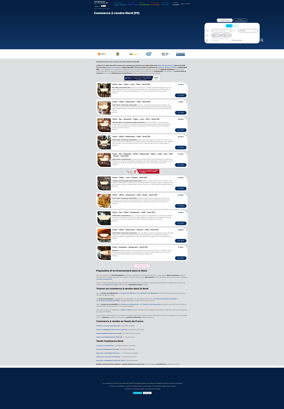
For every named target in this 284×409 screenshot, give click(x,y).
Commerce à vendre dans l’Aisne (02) (108, 326)
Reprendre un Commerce (166, 65)
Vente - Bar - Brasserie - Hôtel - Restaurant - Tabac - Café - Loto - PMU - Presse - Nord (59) (142, 155)
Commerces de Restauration (151, 304)
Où (233, 30)
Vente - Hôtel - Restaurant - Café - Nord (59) (131, 102)
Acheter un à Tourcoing (107, 349)
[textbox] (221, 31)
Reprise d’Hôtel (126, 310)
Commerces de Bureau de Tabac (166, 299)
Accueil (95, 8)
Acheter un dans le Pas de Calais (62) (111, 330)
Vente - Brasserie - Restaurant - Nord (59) (130, 247)
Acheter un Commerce (114, 67)
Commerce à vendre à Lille (105, 346)
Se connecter (186, 4)
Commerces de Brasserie (130, 304)
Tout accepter (137, 392)
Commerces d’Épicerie (128, 293)
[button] (255, 30)
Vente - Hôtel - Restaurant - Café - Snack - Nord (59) (134, 195)
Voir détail (181, 95)
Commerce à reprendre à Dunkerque (108, 357)
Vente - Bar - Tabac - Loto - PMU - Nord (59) (131, 84)
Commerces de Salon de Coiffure (109, 301)
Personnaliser (147, 392)
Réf (207, 40)
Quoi (207, 30)
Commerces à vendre (111, 285)
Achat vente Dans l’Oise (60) (109, 337)
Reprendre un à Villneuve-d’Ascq (110, 360)
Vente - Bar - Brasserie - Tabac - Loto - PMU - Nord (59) (136, 119)
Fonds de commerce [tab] (224, 20)
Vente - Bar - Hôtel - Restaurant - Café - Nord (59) (133, 212)
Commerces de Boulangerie (149, 293)
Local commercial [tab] (240, 20)
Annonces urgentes (236, 40)
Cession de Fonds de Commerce (167, 67)
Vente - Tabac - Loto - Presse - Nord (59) (129, 177)
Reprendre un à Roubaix (108, 353)
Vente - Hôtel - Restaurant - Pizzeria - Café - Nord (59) (135, 230)
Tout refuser (280, 366)
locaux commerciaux (105, 279)
